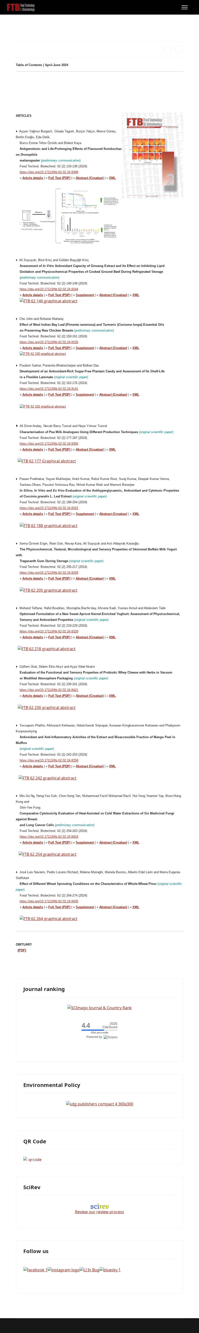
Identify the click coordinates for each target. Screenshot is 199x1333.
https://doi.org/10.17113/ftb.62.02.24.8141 (49, 389)
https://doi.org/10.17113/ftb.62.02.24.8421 (49, 690)
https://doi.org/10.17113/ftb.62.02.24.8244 (49, 289)
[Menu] (185, 7)
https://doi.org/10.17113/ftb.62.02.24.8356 (49, 443)
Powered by (95, 1037)
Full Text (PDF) (59, 637)
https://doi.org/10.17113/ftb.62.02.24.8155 (49, 342)
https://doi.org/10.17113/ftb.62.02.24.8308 (49, 172)
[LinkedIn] (179, 49)
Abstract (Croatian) (113, 295)
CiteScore (109, 1025)
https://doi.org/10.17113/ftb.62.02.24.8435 (49, 901)
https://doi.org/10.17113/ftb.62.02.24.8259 (49, 572)
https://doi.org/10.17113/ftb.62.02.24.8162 (49, 508)
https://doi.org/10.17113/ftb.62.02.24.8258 (49, 760)
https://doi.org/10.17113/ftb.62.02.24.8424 (49, 836)
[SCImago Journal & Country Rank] (99, 1007)
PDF (22, 950)
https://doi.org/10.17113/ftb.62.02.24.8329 (49, 631)
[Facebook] (167, 49)
